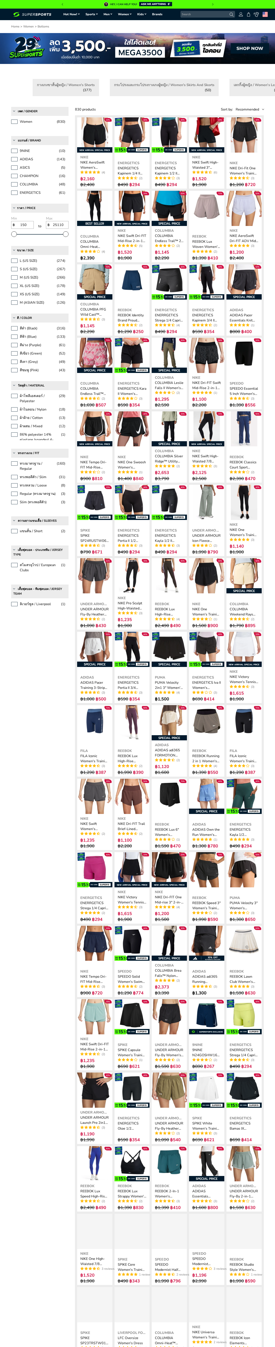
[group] (137, 4)
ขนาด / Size (25, 245)
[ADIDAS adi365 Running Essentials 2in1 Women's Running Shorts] (206, 938)
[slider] (14, 229)
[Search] (231, 14)
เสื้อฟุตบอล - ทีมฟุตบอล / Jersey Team (37, 586)
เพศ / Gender (28, 106)
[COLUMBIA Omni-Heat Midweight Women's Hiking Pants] (94, 203)
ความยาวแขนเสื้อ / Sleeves (37, 516)
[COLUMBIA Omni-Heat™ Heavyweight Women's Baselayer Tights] (169, 1299)
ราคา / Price (26, 203)
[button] (62, 4)
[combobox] (207, 14)
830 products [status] (85, 104)
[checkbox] (83, 85)
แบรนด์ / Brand (29, 135)
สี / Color (24, 313)
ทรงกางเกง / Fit (28, 448)
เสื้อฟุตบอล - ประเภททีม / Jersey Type (38, 547)
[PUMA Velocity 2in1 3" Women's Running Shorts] (169, 644)
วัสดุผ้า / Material (31, 380)
